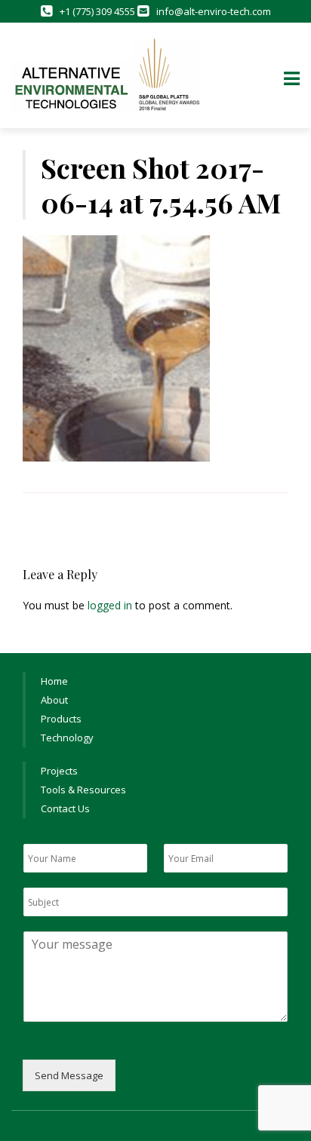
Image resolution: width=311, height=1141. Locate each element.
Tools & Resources (83, 789)
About (54, 700)
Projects (59, 771)
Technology (67, 737)
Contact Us (65, 808)
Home (54, 681)
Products (61, 718)
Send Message (69, 1075)
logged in (110, 605)
